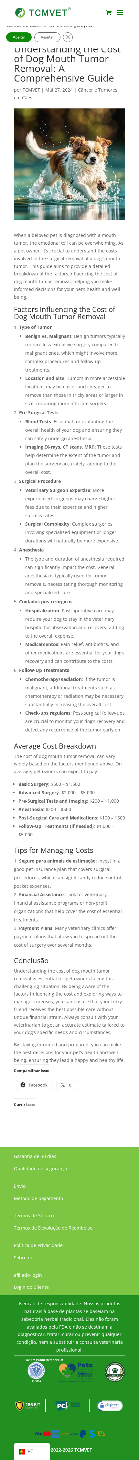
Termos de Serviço (34, 1215)
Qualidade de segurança (40, 1168)
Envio (20, 1186)
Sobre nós (25, 1257)
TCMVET (31, 90)
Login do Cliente (31, 1287)
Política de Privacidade (38, 1245)
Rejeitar (47, 37)
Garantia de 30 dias (35, 1156)
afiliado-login (28, 1275)
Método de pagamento (38, 1198)
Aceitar (19, 37)
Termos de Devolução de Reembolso (53, 1228)
